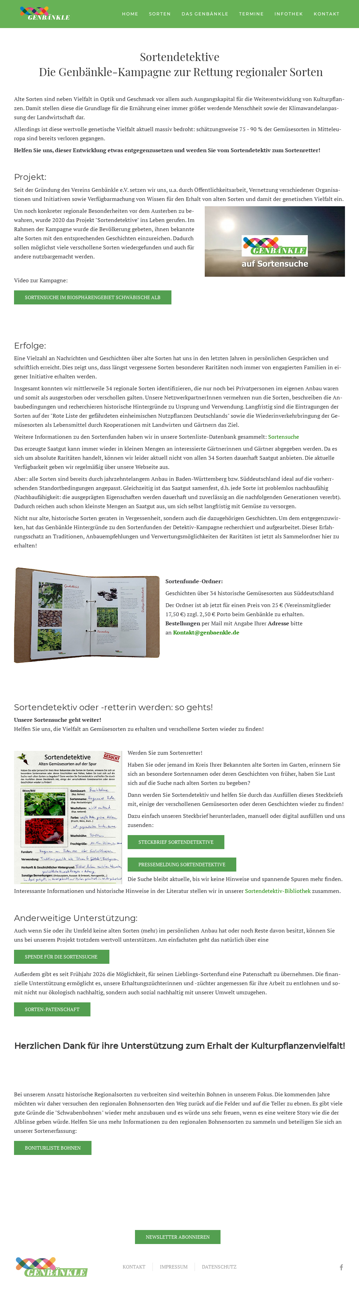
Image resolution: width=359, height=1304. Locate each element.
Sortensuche (283, 437)
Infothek (289, 13)
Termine (251, 13)
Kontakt (327, 13)
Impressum (174, 1266)
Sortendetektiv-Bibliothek (278, 891)
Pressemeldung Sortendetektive (181, 864)
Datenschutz (219, 1266)
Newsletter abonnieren (178, 1237)
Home (130, 13)
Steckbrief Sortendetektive (176, 842)
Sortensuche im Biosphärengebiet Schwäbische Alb (93, 297)
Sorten (160, 13)
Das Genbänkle (205, 13)
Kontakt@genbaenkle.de (206, 632)
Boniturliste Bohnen (53, 1147)
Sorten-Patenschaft (52, 1009)
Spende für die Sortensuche (62, 956)
